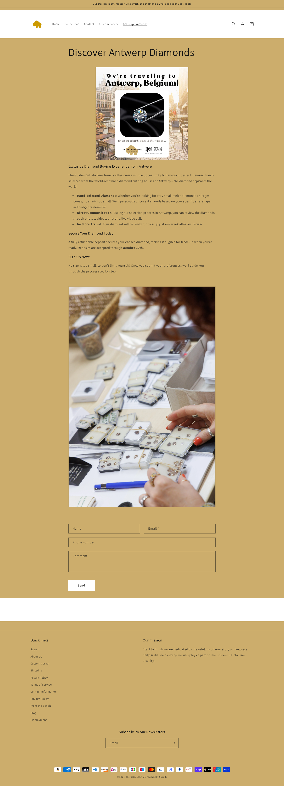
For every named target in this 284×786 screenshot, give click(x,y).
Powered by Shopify (157, 776)
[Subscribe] (173, 743)
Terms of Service (41, 684)
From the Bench (41, 705)
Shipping (36, 670)
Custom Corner (40, 663)
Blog (34, 713)
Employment (39, 720)
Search (35, 649)
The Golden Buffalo (136, 776)
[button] (233, 24)
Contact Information (44, 691)
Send (81, 585)
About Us (36, 656)
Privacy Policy (40, 698)
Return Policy (39, 677)
